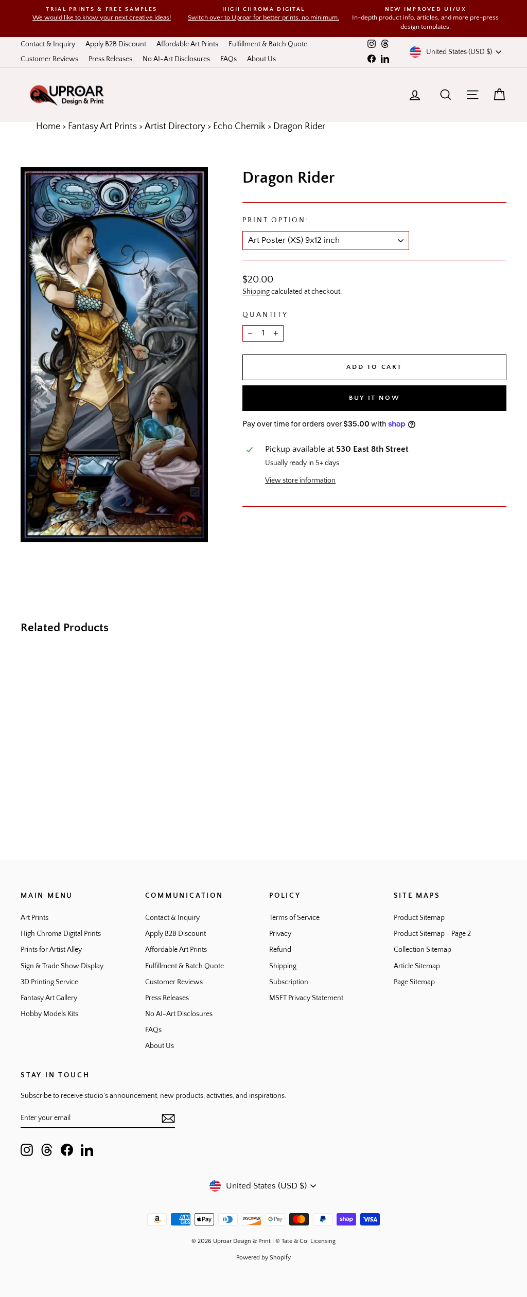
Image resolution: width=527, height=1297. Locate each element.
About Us (261, 59)
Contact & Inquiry (48, 44)
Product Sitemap (419, 918)
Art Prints (34, 918)
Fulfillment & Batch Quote (268, 44)
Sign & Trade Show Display (62, 966)
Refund (280, 950)
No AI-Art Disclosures (176, 59)
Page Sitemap (414, 982)
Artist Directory (175, 126)
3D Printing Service (49, 982)
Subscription (288, 982)
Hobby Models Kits (49, 1014)
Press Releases (110, 59)
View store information (300, 480)
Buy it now (374, 397)
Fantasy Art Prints (102, 126)
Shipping (256, 292)
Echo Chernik (239, 126)
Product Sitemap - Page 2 (432, 934)
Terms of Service (294, 918)
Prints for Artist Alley (51, 950)
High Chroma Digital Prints (61, 934)
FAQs (228, 59)
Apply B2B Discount (115, 44)
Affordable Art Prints (187, 44)
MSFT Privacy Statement (306, 998)
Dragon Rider (299, 126)
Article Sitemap (417, 966)
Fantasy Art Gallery (49, 998)
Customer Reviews (49, 59)
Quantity (265, 315)
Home (48, 126)
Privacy (280, 934)
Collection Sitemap (422, 950)
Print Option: (275, 220)
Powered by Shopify (263, 1257)
